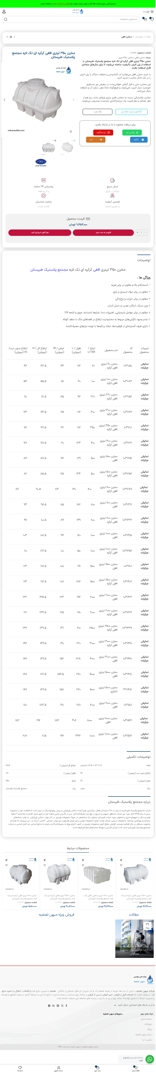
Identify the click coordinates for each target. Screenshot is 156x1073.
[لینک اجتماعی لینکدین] (53, 1005)
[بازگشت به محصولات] (11, 37)
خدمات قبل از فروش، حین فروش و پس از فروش (110, 995)
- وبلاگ (150, 1029)
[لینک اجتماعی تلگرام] (49, 1005)
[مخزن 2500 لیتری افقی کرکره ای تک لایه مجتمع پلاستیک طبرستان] (59, 874)
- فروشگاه (149, 1024)
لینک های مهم (147, 1014)
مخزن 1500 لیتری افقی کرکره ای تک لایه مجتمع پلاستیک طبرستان (136, 897)
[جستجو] (5, 19)
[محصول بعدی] (7, 37)
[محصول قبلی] (14, 37)
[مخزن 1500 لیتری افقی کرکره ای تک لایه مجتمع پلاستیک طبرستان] (135, 874)
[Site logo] (78, 11)
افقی (96, 270)
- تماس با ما (147, 1040)
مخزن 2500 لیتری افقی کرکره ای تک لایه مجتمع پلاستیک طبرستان (59, 897)
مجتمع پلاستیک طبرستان (49, 270)
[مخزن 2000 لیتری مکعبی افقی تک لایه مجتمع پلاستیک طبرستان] (97, 874)
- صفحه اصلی (147, 1019)
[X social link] (62, 1005)
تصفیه (53, 991)
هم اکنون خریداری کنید (39, 232)
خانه (149, 36)
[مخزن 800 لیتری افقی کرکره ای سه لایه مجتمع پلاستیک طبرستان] (20, 874)
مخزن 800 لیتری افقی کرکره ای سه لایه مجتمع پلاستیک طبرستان (22, 897)
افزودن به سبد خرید (103, 232)
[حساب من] (4, 12)
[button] (73, 100)
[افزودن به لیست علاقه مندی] (121, 865)
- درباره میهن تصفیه (144, 1034)
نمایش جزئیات (145, 366)
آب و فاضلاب (28, 991)
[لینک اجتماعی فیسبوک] (66, 1005)
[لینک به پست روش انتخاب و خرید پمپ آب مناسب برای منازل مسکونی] (134, 939)
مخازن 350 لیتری (126, 57)
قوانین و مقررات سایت (61, 3)
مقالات (134, 914)
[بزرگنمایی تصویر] (70, 131)
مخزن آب (139, 36)
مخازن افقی (126, 36)
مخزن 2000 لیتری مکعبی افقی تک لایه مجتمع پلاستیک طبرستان (98, 897)
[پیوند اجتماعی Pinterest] (58, 1005)
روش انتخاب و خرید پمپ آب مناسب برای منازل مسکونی (134, 950)
